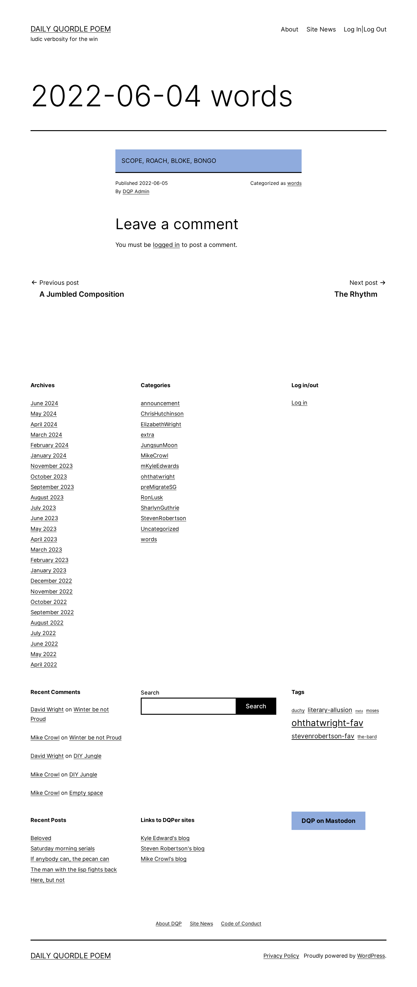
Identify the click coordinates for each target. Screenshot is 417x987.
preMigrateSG (158, 487)
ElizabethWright (161, 424)
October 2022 (49, 602)
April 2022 (44, 664)
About (289, 29)
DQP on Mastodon (328, 820)
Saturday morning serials (63, 848)
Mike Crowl (45, 737)
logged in (166, 244)
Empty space (86, 793)
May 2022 (43, 654)
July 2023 (43, 508)
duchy (298, 710)
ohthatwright (158, 476)
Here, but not (48, 880)
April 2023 (44, 539)
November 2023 (52, 466)
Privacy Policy (281, 955)
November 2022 (52, 591)
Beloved (41, 838)
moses (372, 710)
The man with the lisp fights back (74, 869)
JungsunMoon (159, 445)
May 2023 (43, 529)
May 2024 (44, 413)
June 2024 (44, 403)
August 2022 (47, 622)
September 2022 (52, 612)
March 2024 (46, 434)
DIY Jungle (87, 756)
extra (147, 434)
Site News (321, 29)
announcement (160, 403)
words (294, 183)
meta (359, 711)
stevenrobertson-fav (323, 736)
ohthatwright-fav (327, 722)
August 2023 (47, 497)
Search (150, 692)
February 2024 (50, 445)
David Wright (47, 709)
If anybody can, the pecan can (70, 859)
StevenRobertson (163, 518)
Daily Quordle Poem (71, 28)
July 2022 (43, 633)
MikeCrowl (154, 455)
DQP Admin (136, 191)
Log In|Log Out (365, 29)
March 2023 (46, 549)
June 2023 (44, 518)
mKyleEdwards (160, 466)
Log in (299, 402)
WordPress (371, 955)
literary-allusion (330, 710)
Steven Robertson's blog (173, 848)
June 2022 (44, 643)
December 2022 (51, 581)
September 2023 (52, 487)
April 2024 (44, 424)
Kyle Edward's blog (165, 838)
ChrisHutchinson (162, 413)
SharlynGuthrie (160, 508)
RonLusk (152, 497)
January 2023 (48, 570)
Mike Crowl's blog (164, 859)
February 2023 (49, 560)
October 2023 (49, 476)
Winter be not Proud (95, 737)
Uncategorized (160, 529)
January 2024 (49, 455)
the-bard (367, 736)
